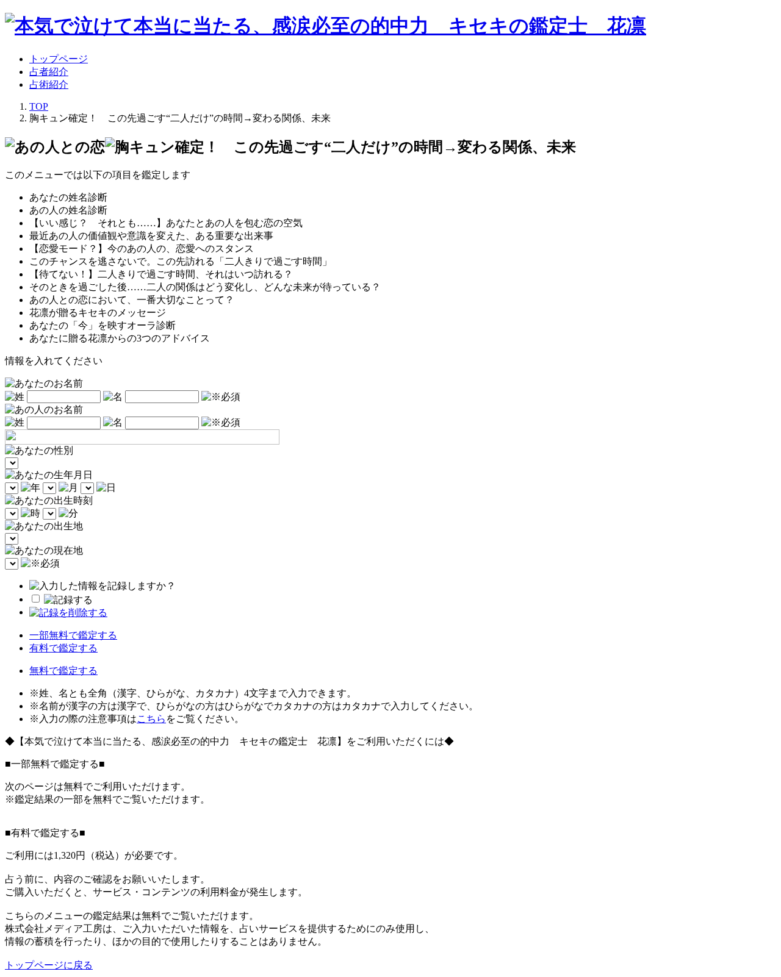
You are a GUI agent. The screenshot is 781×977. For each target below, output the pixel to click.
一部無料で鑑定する (73, 635)
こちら (151, 719)
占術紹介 (48, 84)
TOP (38, 106)
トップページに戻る (49, 965)
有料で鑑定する (63, 648)
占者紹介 (48, 71)
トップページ (58, 59)
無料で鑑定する (63, 670)
